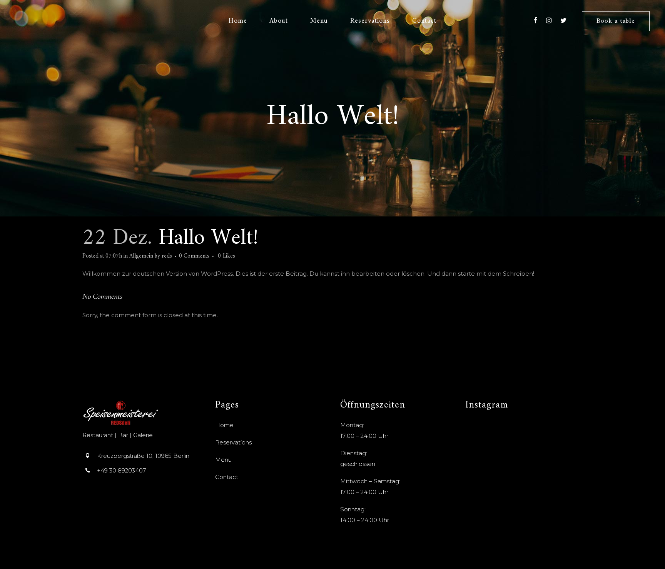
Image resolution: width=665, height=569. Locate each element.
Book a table (615, 21)
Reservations (233, 442)
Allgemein (141, 256)
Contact (226, 477)
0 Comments (194, 256)
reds (167, 256)
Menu (223, 459)
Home (224, 425)
